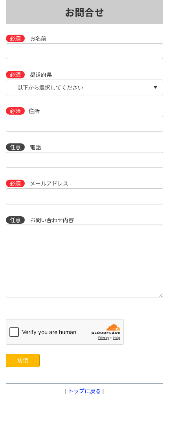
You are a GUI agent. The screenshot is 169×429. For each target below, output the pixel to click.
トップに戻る (84, 391)
